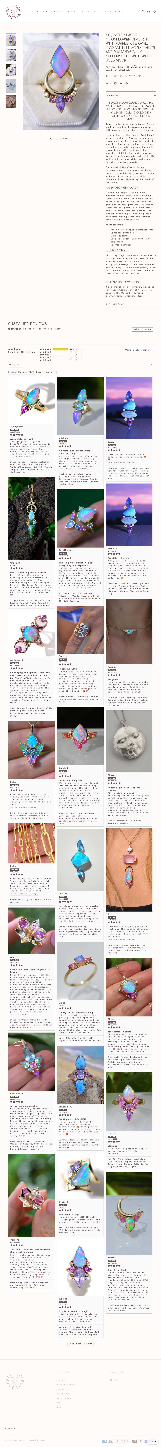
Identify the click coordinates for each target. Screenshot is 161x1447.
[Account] (143, 11)
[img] (21, 349)
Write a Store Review (138, 350)
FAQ (59, 1403)
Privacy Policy (64, 1398)
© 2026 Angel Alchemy (15, 1440)
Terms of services (66, 1385)
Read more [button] (66, 808)
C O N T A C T (91, 11)
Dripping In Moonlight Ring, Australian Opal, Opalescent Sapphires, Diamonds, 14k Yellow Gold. (129, 1308)
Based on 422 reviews (21, 352)
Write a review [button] (142, 329)
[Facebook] (112, 1381)
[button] (45, 349)
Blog (59, 1407)
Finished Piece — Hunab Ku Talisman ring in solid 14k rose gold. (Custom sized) (78, 699)
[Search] (148, 11)
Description (112, 95)
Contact (61, 1380)
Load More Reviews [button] (80, 1344)
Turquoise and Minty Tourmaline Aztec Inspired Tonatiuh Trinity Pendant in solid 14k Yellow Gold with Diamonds (31, 603)
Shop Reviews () (46, 372)
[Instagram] (118, 1381)
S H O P (56, 11)
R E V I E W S (114, 11)
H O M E (42, 11)
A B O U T (72, 11)
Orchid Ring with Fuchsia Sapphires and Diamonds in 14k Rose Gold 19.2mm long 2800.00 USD (29, 1285)
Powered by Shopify (38, 1440)
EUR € (8, 1428)
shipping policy (64, 1389)
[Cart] (154, 11)
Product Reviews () (21, 372)
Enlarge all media (61, 139)
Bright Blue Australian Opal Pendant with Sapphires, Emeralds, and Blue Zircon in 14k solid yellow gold (30, 815)
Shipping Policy (115, 304)
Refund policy (64, 1394)
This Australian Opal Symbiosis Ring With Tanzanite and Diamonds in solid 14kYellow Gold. (79, 1230)
